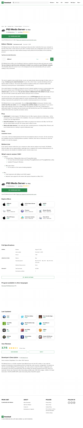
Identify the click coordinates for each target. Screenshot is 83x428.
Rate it (41, 351)
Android (66, 2)
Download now (15, 36)
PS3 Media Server (18, 29)
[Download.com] (6, 3)
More (78, 2)
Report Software (29, 277)
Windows (52, 2)
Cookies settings (49, 412)
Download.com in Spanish (29, 409)
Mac (57, 2)
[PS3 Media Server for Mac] (3, 30)
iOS (61, 2)
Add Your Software (27, 404)
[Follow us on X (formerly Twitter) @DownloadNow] (72, 403)
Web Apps (73, 2)
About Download (27, 402)
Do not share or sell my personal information (50, 410)
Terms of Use (48, 404)
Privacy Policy (48, 402)
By (10, 32)
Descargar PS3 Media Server (8, 285)
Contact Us (26, 407)
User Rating (20, 32)
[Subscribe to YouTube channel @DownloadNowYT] (74, 403)
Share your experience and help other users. (26, 40)
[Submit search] (13, 3)
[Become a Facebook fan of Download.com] (69, 403)
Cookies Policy (49, 407)
